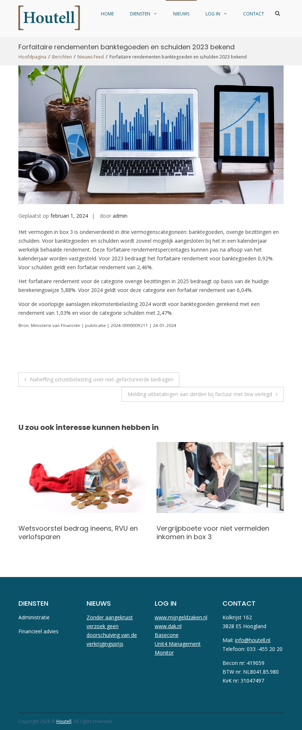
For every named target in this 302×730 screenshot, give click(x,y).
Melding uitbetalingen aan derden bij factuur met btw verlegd (199, 394)
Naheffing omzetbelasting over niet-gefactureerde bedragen (101, 379)
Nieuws (181, 14)
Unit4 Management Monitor (178, 648)
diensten (140, 14)
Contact (253, 14)
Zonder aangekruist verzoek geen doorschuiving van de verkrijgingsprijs (112, 630)
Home (107, 14)
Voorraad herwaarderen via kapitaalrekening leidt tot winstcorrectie (202, 537)
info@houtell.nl (252, 640)
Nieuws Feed (90, 57)
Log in (213, 14)
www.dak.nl (168, 626)
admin (120, 215)
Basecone (167, 634)
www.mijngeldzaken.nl (181, 617)
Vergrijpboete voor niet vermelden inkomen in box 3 (74, 532)
